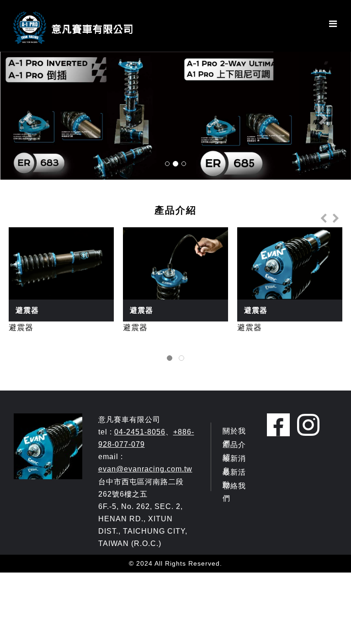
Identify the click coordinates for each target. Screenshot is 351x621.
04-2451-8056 (139, 432)
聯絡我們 (234, 492)
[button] (26, 116)
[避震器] (175, 115)
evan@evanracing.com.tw (145, 469)
